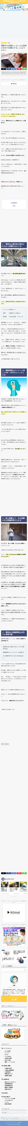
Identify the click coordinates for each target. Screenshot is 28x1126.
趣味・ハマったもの (10, 1062)
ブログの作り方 (9, 1100)
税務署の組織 (8, 1075)
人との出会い (8, 1056)
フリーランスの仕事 (10, 1098)
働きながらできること (10, 1082)
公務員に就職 (6, 1065)
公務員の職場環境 (9, 1070)
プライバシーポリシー (11, 1122)
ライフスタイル (7, 1048)
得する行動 (8, 1060)
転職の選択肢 (8, 1104)
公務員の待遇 (8, 1068)
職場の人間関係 (9, 1087)
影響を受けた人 (9, 1073)
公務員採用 (8, 1072)
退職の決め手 (8, 1089)
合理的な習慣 (4, 42)
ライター (7, 1102)
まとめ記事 (8, 1051)
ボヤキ (6, 1054)
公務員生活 (6, 1079)
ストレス (7, 1052)
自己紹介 (5, 1093)
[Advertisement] (14, 25)
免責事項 (19, 1122)
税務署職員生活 (9, 1085)
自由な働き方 (6, 1096)
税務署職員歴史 (9, 1083)
